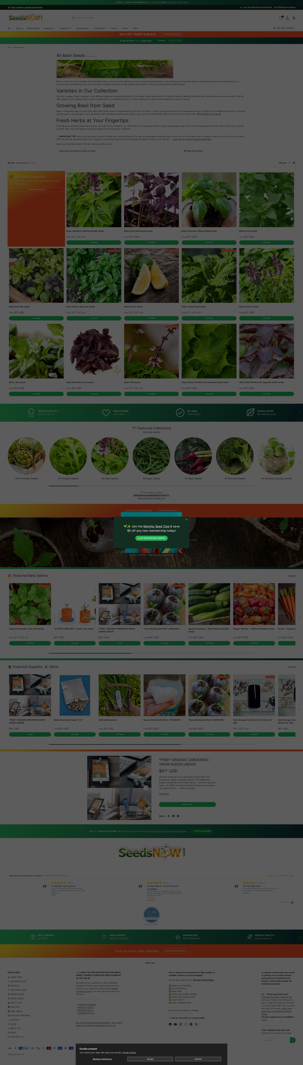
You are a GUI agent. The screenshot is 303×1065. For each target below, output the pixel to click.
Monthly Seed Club (156, 526)
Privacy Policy (129, 1052)
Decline (198, 1059)
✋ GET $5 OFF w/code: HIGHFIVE (151, 538)
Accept (150, 1059)
